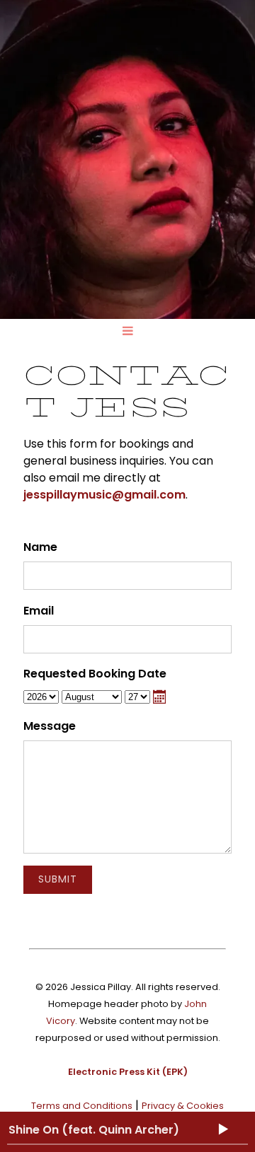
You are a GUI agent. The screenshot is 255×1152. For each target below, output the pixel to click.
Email (38, 611)
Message (49, 726)
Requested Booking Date (94, 673)
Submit (57, 879)
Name (40, 547)
